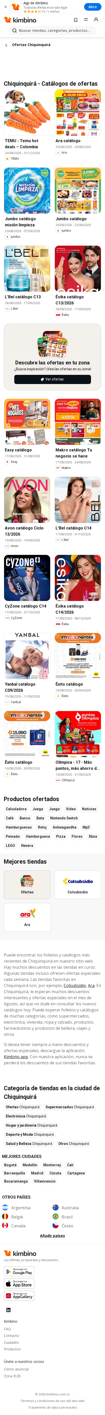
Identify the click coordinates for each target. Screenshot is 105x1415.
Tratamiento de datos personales (52, 1408)
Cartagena (76, 1173)
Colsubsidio (75, 985)
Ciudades (11, 1342)
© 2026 (52, 1394)
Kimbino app (16, 1056)
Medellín (30, 1165)
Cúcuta (55, 1173)
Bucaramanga (16, 1181)
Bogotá (10, 1165)
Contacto (11, 1335)
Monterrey (52, 1165)
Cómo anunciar (16, 1369)
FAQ (7, 1328)
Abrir (92, 6)
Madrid (37, 1173)
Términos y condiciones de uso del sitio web (52, 1401)
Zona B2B (12, 1376)
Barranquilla (14, 1173)
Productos (12, 1349)
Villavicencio (45, 1181)
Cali (70, 1165)
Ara (91, 985)
